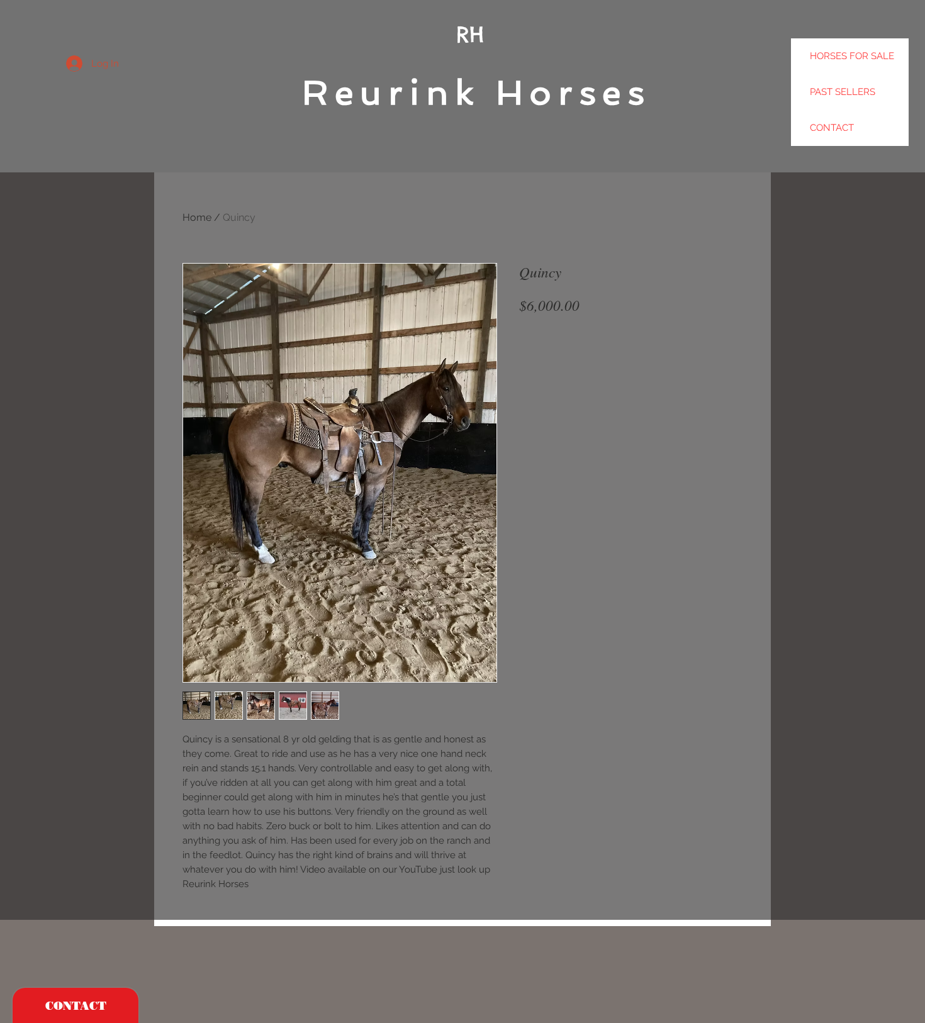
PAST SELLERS (842, 92)
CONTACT (832, 127)
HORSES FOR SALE (852, 56)
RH (470, 34)
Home (196, 217)
